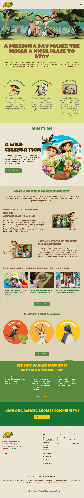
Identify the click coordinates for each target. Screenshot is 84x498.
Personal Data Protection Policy (49, 491)
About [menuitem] (45, 435)
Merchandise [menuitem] (47, 463)
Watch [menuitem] (59, 435)
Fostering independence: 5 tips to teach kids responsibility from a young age (15, 293)
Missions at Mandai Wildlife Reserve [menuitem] (48, 440)
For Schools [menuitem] (47, 456)
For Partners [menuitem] (47, 460)
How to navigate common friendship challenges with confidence (67, 292)
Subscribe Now (42, 417)
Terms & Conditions (31, 491)
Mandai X (14, 448)
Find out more (13, 170)
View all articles (42, 304)
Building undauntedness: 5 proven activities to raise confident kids (41, 292)
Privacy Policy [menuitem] (74, 443)
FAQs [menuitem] (58, 443)
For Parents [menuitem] (47, 453)
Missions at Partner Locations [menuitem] (46, 448)
